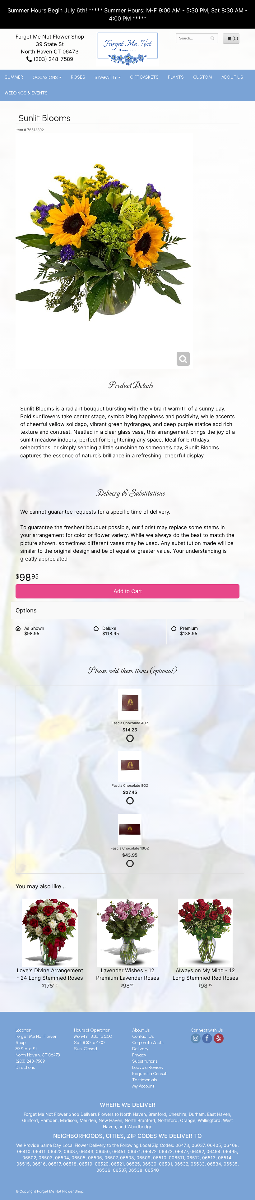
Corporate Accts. (148, 1042)
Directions (25, 1067)
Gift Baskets (144, 77)
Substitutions (144, 1061)
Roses (78, 77)
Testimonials (144, 1080)
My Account (143, 1086)
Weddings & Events (26, 93)
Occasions (45, 77)
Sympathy (106, 77)
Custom (202, 77)
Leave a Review (147, 1067)
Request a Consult (150, 1073)
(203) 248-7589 (52, 59)
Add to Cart (128, 591)
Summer (14, 77)
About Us (232, 77)
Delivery (140, 1048)
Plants (176, 77)
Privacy (139, 1055)
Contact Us (143, 1036)
